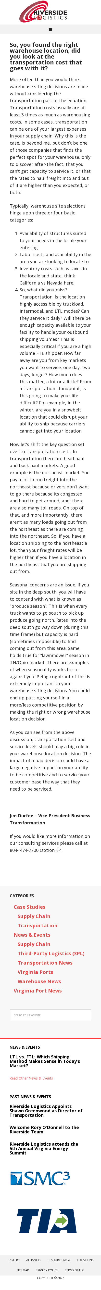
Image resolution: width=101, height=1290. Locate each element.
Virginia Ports (35, 972)
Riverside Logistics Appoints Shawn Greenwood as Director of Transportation (46, 1110)
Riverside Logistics (50, 12)
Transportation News (45, 962)
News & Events (32, 934)
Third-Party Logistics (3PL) (51, 953)
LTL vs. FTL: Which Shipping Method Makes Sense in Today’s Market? (45, 1061)
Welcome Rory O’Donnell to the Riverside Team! (44, 1129)
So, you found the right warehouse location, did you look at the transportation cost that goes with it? (46, 56)
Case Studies (29, 907)
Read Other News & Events (31, 1078)
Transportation (38, 925)
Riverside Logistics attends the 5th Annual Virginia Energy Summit (44, 1148)
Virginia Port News (38, 990)
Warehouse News (39, 981)
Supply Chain (34, 916)
